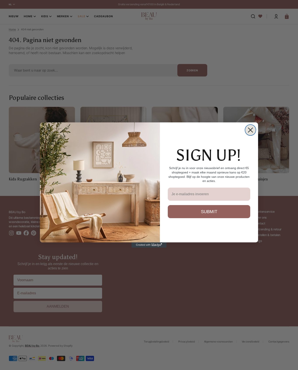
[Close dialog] (250, 130)
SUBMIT (209, 211)
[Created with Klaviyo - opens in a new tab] (149, 245)
